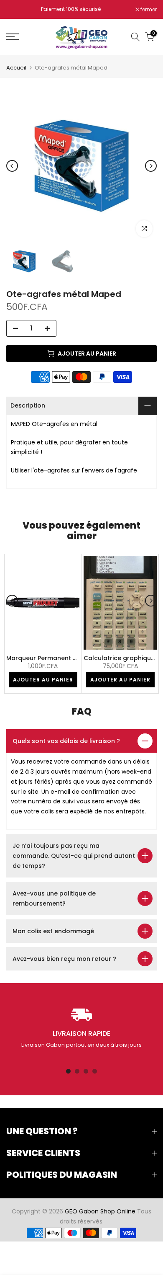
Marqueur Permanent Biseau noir (56, 658)
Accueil (16, 67)
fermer (148, 9)
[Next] (151, 166)
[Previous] (12, 166)
